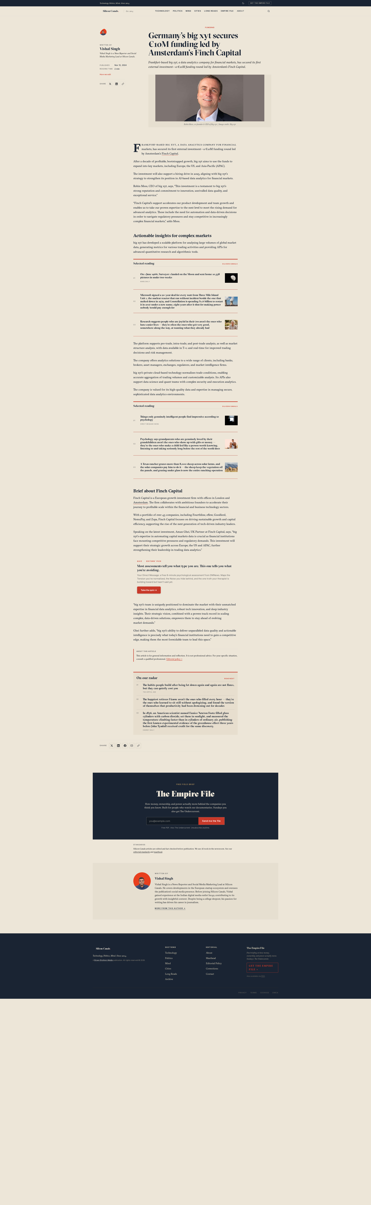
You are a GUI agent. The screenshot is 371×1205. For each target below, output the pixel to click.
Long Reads (211, 11)
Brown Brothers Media (103, 960)
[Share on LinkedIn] (116, 84)
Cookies (264, 993)
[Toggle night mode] (243, 3)
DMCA (275, 993)
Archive (169, 979)
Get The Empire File (260, 3)
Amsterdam (140, 502)
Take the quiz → (149, 590)
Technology (162, 11)
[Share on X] (110, 84)
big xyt (171, 144)
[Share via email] (131, 745)
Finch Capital (170, 153)
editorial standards (141, 852)
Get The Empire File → (261, 967)
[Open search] (268, 11)
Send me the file (211, 821)
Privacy (242, 993)
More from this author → (170, 908)
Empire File (227, 11)
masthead (158, 852)
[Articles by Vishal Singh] (106, 34)
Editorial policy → (174, 659)
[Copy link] (123, 84)
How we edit (105, 74)
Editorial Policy (214, 963)
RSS (263, 976)
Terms (253, 993)
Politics (177, 11)
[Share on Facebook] (125, 745)
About (240, 11)
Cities (197, 11)
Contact (210, 973)
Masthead (211, 958)
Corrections (212, 968)
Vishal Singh (110, 48)
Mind (188, 11)
